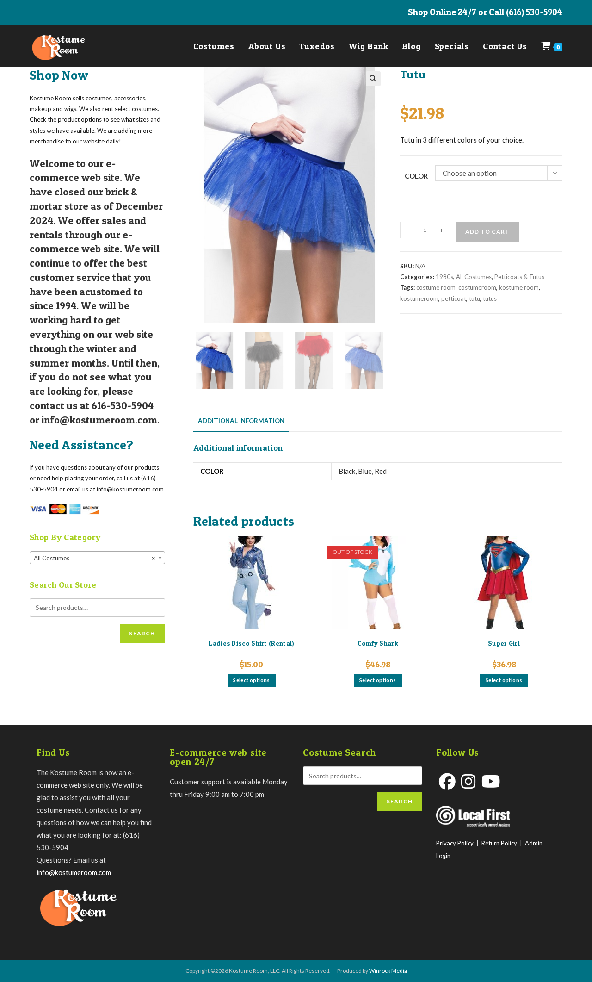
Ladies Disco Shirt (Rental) (251, 643)
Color (416, 176)
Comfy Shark (378, 643)
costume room (436, 287)
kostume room (519, 287)
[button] (373, 78)
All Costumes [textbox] (94, 558)
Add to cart (487, 231)
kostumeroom (419, 298)
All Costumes (474, 276)
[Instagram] (468, 781)
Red (381, 471)
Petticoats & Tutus (519, 276)
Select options (251, 680)
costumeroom (477, 287)
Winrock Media (388, 970)
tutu (474, 298)
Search (142, 633)
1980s (444, 276)
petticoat (453, 298)
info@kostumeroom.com (74, 872)
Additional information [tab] (241, 420)
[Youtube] (490, 781)
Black (347, 471)
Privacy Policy (455, 843)
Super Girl (504, 643)
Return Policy (499, 843)
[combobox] (97, 557)
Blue (365, 471)
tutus (490, 298)
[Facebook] (447, 781)
